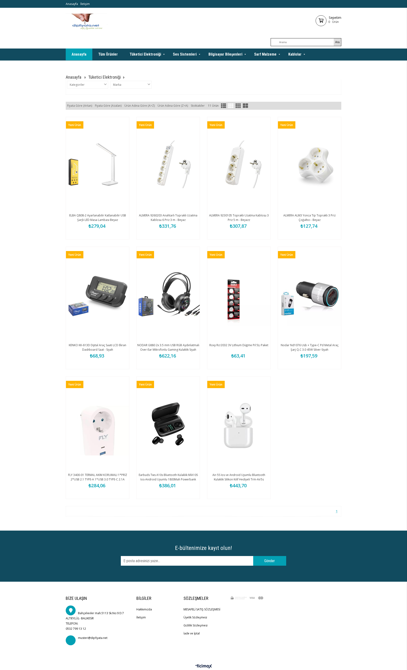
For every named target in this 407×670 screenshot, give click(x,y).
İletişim (85, 4)
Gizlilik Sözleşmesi (195, 625)
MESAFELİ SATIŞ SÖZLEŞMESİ (201, 609)
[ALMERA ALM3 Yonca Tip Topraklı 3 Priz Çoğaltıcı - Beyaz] (309, 164)
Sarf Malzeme (265, 54)
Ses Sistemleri (185, 54)
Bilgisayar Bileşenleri (225, 54)
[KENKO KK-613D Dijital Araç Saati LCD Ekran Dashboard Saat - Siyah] (97, 294)
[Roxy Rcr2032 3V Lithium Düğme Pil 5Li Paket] (238, 294)
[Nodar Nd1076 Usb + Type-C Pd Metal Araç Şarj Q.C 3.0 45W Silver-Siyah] (309, 294)
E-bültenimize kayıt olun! (203, 548)
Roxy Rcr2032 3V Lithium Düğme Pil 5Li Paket (238, 345)
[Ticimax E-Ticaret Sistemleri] (203, 666)
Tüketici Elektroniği (145, 54)
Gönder (269, 561)
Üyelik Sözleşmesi (195, 617)
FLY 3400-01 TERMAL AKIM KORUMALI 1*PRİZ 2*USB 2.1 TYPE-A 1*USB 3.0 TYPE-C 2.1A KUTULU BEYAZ (97, 479)
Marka (117, 85)
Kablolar (294, 54)
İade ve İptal (191, 633)
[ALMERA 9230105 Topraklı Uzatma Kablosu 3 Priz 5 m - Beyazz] (238, 164)
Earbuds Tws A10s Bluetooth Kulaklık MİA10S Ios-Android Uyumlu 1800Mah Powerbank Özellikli (168, 479)
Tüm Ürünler (108, 54)
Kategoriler (77, 85)
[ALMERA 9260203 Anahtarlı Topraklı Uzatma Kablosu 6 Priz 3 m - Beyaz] (168, 164)
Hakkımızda (144, 609)
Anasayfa (72, 4)
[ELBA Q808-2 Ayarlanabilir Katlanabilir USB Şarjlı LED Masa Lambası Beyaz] (97, 164)
